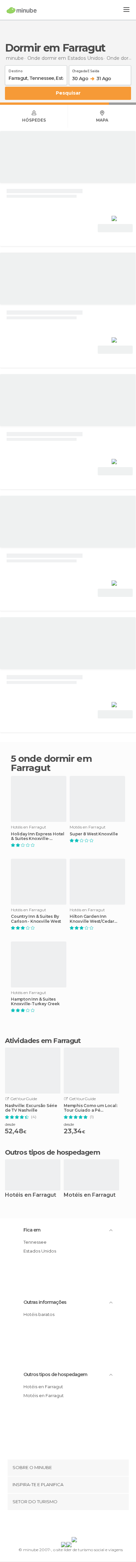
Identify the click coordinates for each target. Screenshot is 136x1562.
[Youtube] (83, 1525)
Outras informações (44, 1302)
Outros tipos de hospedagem (55, 1374)
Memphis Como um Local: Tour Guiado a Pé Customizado (91, 1108)
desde (10, 1124)
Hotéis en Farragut (30, 1195)
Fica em (31, 1230)
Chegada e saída (85, 70)
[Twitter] (66, 1525)
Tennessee (35, 1242)
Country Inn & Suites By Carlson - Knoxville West (36, 918)
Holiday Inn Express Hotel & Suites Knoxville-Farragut (37, 836)
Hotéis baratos (38, 1314)
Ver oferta (115, 228)
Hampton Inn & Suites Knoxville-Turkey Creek (35, 1001)
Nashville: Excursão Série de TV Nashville (31, 1108)
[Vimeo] (75, 1525)
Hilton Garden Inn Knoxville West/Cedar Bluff (92, 918)
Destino (16, 70)
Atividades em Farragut (43, 1040)
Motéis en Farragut (90, 1195)
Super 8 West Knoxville (94, 834)
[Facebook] (58, 1525)
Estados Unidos (39, 1251)
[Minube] (22, 10)
